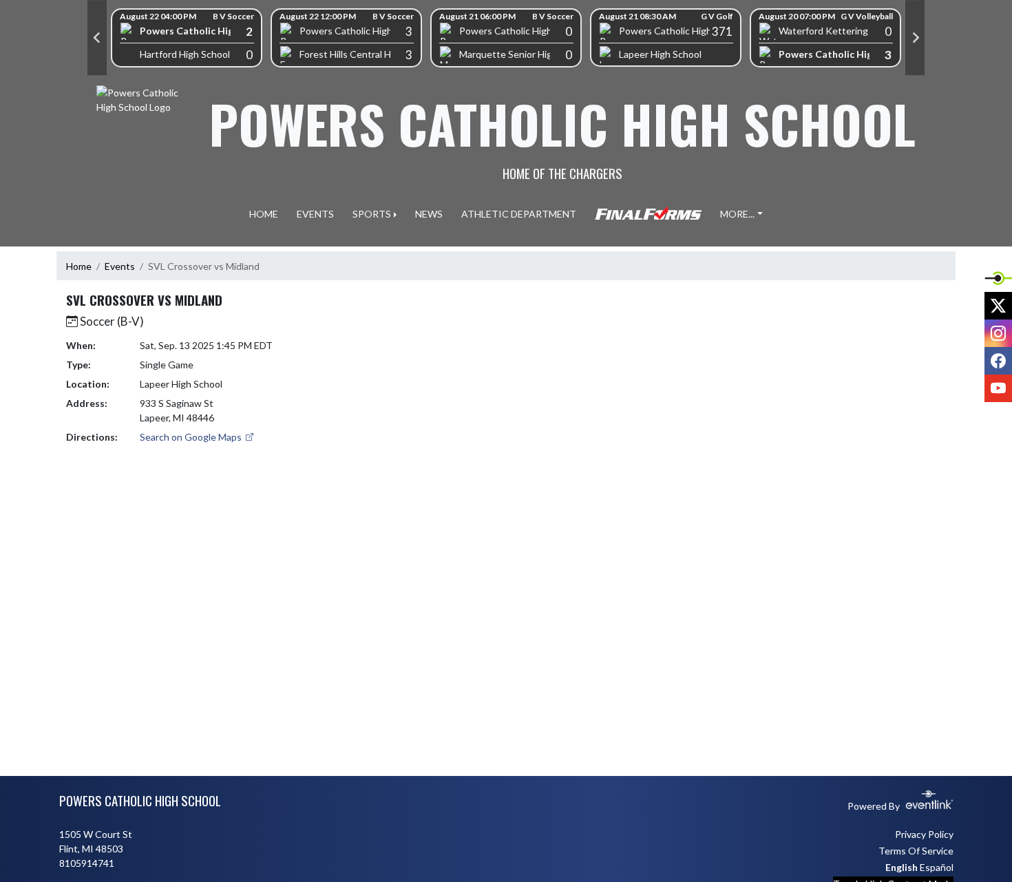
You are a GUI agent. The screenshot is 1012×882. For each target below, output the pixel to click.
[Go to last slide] (97, 38)
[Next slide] (915, 38)
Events (120, 266)
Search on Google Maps (192, 437)
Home (79, 266)
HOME (263, 214)
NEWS (429, 214)
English (901, 867)
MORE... (737, 214)
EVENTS (315, 214)
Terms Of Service (915, 851)
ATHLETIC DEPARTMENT (518, 214)
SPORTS (371, 214)
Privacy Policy (924, 834)
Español (936, 867)
